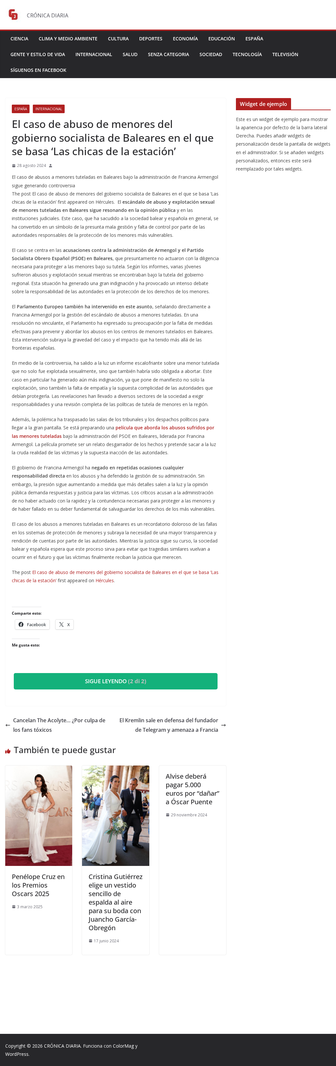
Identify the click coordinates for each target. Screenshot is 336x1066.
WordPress (17, 1054)
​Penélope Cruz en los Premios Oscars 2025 (38, 885)
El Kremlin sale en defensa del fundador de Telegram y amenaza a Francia (168, 725)
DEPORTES (150, 38)
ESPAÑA (254, 38)
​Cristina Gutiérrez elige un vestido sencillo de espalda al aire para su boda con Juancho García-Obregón (115, 902)
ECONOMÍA (185, 38)
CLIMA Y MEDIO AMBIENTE (68, 38)
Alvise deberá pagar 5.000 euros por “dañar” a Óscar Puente (192, 789)
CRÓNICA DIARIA (62, 1046)
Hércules (104, 580)
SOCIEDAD (211, 54)
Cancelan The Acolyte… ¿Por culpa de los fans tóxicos (59, 725)
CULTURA (118, 38)
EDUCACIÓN (221, 38)
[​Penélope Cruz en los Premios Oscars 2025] (38, 770)
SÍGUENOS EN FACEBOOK (38, 70)
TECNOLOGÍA (247, 54)
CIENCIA (19, 38)
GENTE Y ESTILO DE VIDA (37, 54)
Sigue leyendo (115, 681)
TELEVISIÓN (285, 54)
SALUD (130, 54)
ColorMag (123, 1046)
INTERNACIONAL (93, 54)
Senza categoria (168, 54)
